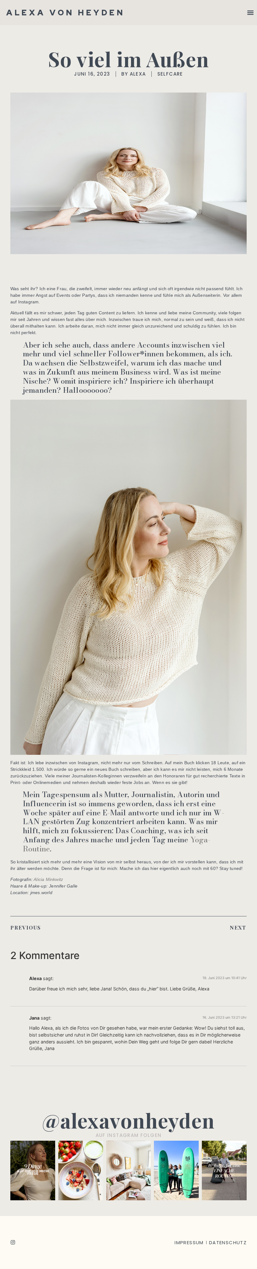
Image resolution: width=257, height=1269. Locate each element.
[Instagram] (12, 1242)
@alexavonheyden (128, 1120)
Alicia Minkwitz (48, 879)
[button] (250, 13)
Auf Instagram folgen (129, 1135)
